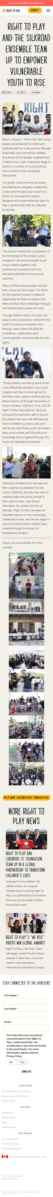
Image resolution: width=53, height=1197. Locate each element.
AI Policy (38, 1192)
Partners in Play (10, 1143)
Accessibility (8, 1101)
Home (11, 10)
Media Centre (9, 1117)
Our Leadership (10, 1139)
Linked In (22, 1168)
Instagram (15, 1168)
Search (24, 11)
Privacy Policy (28, 1192)
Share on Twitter (22, 92)
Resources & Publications (15, 1096)
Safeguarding (9, 1127)
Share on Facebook (7, 92)
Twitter (9, 1168)
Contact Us (8, 1112)
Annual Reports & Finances (16, 1091)
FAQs (4, 1122)
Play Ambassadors (12, 1148)
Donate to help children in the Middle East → (26, 3)
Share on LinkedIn (36, 92)
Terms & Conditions (8, 1194)
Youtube (28, 1168)
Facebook (3, 1168)
